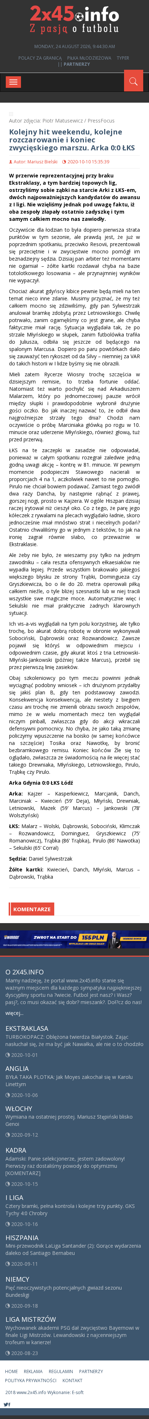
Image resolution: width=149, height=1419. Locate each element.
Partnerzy (91, 1371)
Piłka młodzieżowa (89, 58)
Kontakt (72, 1380)
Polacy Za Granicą (40, 58)
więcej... (14, 1012)
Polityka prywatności (30, 1380)
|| (74, 64)
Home (11, 1371)
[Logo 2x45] (74, 19)
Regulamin (61, 1371)
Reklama (33, 1371)
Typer (123, 58)
